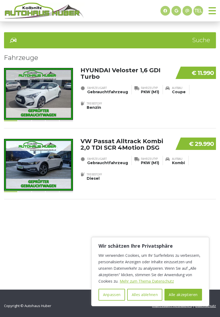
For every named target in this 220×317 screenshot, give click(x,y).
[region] (150, 271)
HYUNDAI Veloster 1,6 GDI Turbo (120, 73)
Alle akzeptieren (183, 294)
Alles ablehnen (145, 294)
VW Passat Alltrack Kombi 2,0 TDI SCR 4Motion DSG (121, 144)
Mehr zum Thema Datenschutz (147, 281)
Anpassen (111, 294)
